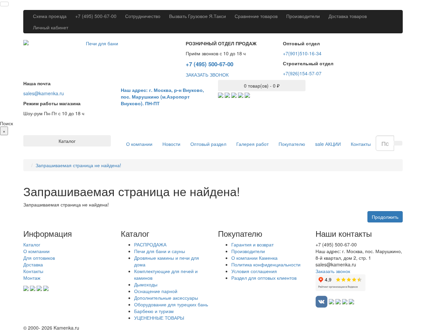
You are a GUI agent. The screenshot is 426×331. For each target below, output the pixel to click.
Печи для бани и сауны (159, 251)
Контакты (361, 144)
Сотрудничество (142, 16)
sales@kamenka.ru (43, 93)
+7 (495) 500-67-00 (95, 16)
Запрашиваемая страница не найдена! (78, 165)
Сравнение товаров (256, 16)
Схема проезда (50, 16)
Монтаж (31, 277)
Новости (171, 144)
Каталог (31, 244)
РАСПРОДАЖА (150, 244)
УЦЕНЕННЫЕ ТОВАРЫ (159, 317)
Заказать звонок (333, 271)
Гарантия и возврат (252, 244)
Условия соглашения (254, 271)
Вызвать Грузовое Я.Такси (197, 16)
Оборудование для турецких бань (171, 304)
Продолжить (385, 216)
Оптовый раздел (208, 144)
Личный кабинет (50, 27)
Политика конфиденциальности (266, 264)
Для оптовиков (39, 257)
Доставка (33, 264)
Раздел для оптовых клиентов (264, 277)
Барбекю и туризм (154, 311)
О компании (139, 144)
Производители (303, 16)
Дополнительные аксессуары (166, 297)
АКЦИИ (328, 144)
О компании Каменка (254, 257)
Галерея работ (252, 144)
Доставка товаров (347, 16)
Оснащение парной (155, 291)
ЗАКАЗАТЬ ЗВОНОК (207, 74)
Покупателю (292, 144)
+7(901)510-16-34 (302, 53)
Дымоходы (145, 284)
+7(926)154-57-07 (302, 73)
